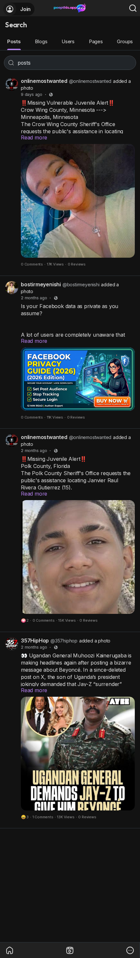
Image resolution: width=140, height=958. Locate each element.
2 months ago (34, 297)
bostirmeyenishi (41, 284)
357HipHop (35, 640)
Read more (34, 137)
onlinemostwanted (44, 81)
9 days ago (31, 94)
